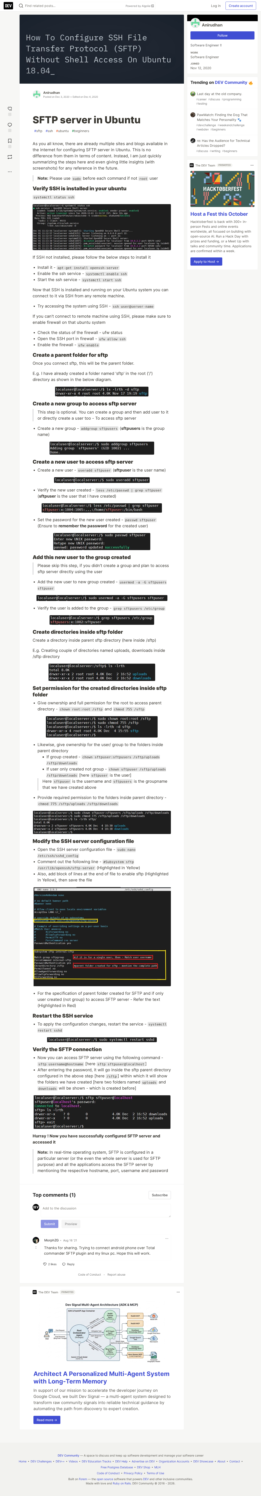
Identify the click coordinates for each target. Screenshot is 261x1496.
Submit (49, 1224)
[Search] (21, 6)
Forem (83, 1479)
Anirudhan (51, 93)
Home (23, 1461)
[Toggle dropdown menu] (167, 1238)
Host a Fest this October (219, 214)
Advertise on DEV (143, 1461)
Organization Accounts (174, 1461)
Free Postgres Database (117, 1467)
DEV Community (231, 82)
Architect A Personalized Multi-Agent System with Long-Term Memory (101, 1377)
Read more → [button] (47, 1420)
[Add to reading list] (9, 143)
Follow (223, 35)
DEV (146, 1479)
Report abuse (116, 1274)
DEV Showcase (203, 1461)
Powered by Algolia (138, 6)
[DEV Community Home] (8, 6)
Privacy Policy (133, 1473)
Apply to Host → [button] (206, 261)
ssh (49, 131)
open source (105, 1479)
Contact (234, 1461)
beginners (80, 131)
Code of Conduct (89, 1274)
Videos (73, 1461)
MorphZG (51, 1240)
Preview (71, 1224)
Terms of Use (155, 1473)
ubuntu (62, 131)
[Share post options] (10, 172)
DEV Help (121, 1461)
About (221, 1461)
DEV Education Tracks (96, 1461)
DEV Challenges (41, 1461)
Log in (216, 6)
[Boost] (9, 157)
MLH (157, 1467)
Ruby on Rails (122, 1483)
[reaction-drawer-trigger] (9, 110)
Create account (241, 6)
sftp (38, 131)
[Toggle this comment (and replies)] (36, 1247)
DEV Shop (143, 1467)
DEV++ (60, 1461)
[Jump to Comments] (9, 126)
